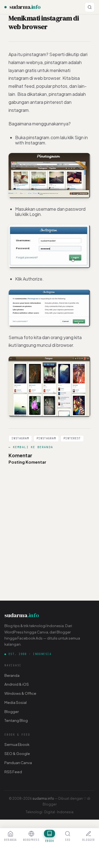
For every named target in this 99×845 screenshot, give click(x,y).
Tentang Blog (16, 720)
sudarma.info (43, 798)
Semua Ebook (16, 744)
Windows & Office (20, 693)
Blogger (11, 711)
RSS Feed (13, 771)
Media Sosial (15, 702)
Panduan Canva (18, 762)
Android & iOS (16, 684)
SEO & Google (17, 753)
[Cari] (90, 7)
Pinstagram (46, 438)
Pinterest (72, 438)
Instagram (20, 438)
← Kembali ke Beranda (31, 447)
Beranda (12, 675)
